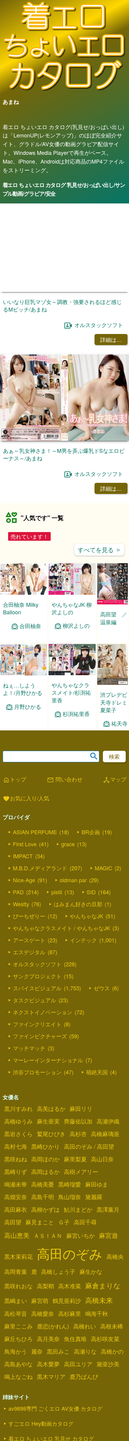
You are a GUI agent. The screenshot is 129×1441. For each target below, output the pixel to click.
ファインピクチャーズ (40, 1041)
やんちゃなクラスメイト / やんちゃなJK (61, 933)
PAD (18, 897)
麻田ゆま (96, 1189)
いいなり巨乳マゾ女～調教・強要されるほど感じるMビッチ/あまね (62, 305)
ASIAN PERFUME (35, 837)
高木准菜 (69, 1291)
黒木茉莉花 (18, 1262)
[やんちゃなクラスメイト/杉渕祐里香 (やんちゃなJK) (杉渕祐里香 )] (72, 678)
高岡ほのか (45, 1164)
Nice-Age (24, 885)
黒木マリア (51, 1382)
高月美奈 (48, 1344)
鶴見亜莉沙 (66, 1306)
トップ (14, 785)
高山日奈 (102, 1164)
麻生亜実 (48, 1126)
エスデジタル (29, 957)
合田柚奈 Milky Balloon (20, 608)
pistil (56, 897)
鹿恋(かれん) (53, 1331)
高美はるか (51, 1114)
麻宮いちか (80, 1241)
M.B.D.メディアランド (40, 873)
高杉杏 (78, 1139)
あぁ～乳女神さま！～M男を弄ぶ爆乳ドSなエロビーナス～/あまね (63, 454)
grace (68, 849)
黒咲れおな (18, 1291)
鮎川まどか (78, 1215)
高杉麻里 (69, 1319)
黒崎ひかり (45, 1152)
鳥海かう (15, 1357)
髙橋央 (115, 1262)
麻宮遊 (108, 1240)
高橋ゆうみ (18, 1126)
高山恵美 (16, 1240)
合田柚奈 (30, 626)
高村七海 (15, 1152)
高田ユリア (78, 1369)
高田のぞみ (69, 1259)
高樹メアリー (81, 1177)
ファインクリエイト (37, 1029)
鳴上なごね (18, 1382)
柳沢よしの (76, 625)
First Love (25, 849)
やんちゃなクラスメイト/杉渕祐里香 (71, 698)
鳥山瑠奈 (69, 1202)
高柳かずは (45, 1215)
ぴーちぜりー (29, 921)
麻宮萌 (39, 1306)
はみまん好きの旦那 (78, 909)
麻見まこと (40, 1227)
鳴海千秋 (96, 1319)
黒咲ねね (15, 1164)
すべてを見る (99, 549)
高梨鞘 (45, 1291)
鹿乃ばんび (84, 1382)
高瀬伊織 (108, 1126)
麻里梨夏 (75, 1164)
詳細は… (111, 339)
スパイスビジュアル (37, 993)
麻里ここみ (18, 1331)
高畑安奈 (15, 1202)
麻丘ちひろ (18, 1344)
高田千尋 (85, 1227)
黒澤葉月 (108, 1215)
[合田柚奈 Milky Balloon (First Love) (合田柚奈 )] (23, 592)
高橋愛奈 (42, 1319)
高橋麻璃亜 (105, 1139)
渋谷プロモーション (37, 1077)
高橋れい (84, 1331)
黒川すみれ (18, 1114)
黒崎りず (15, 1177)
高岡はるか (45, 1177)
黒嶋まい (15, 1306)
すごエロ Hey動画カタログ (41, 1429)
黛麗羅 (93, 1202)
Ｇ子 (64, 1227)
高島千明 (42, 1202)
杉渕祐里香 (76, 719)
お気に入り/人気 (26, 804)
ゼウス (102, 993)
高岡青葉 (15, 1277)
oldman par (73, 885)
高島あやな (18, 1369)
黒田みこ (58, 1357)
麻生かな (91, 1277)
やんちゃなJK (86, 921)
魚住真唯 (75, 1344)
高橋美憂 (42, 1189)
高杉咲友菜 (105, 1344)
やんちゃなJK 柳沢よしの (72, 608)
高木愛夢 (48, 1369)
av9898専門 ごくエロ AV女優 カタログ (55, 1414)
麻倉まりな (103, 1291)
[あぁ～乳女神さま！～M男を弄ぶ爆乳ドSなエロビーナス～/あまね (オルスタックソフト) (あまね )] (64, 438)
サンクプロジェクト (37, 981)
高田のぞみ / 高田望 (89, 1152)
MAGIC (103, 873)
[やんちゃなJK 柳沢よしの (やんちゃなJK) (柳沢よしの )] (72, 592)
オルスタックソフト (98, 325)
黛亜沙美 (108, 1369)
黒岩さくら (18, 1139)
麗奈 (37, 1357)
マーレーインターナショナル (48, 1065)
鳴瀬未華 (15, 1189)
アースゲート (29, 945)
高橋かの (112, 1357)
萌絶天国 (97, 1077)
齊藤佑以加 (78, 1126)
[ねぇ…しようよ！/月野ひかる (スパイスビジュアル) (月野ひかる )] (23, 679)
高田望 (12, 1227)
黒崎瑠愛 (69, 1189)
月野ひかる (27, 712)
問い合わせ (64, 785)
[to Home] (64, 90)
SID (91, 897)
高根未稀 (111, 1331)
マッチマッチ (29, 1053)
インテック (83, 945)
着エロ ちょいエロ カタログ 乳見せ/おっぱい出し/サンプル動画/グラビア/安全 (64, 189)
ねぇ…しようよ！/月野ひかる (22, 694)
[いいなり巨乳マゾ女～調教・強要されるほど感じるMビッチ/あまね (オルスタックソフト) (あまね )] (64, 290)
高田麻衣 (15, 1215)
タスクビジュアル (34, 1005)
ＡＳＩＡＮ (48, 1241)
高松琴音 (15, 1319)
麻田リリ (81, 1114)
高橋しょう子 (58, 1277)
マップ (114, 785)
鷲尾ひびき (51, 1139)
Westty (21, 909)
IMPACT (23, 861)
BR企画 (91, 837)
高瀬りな (85, 1357)
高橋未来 (99, 1305)
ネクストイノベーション (42, 1017)
